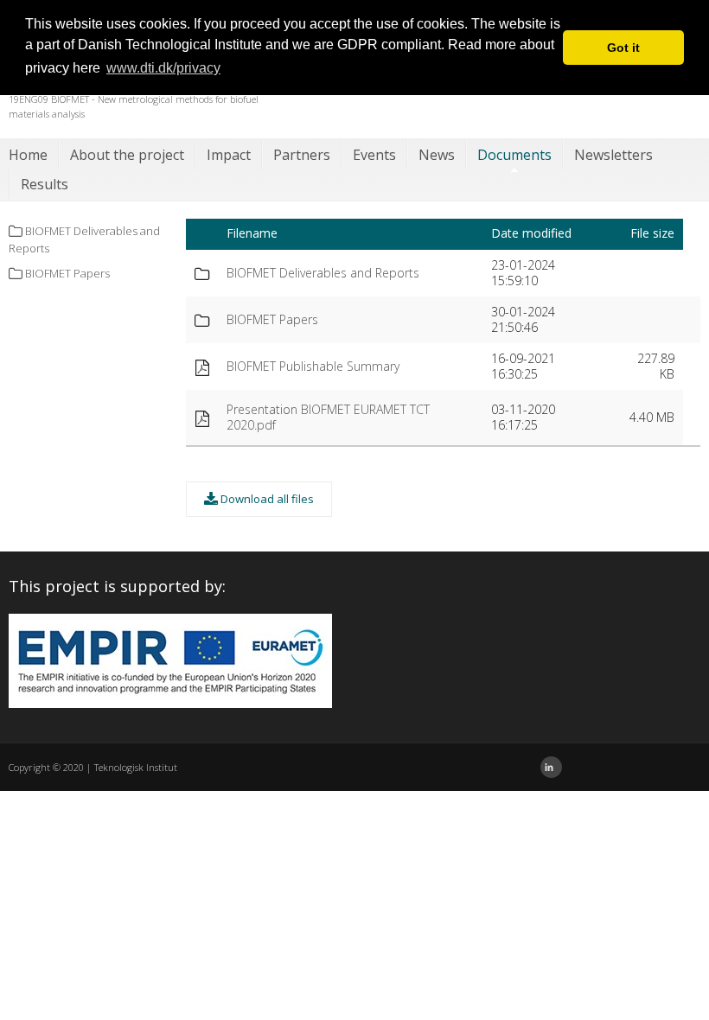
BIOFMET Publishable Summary (313, 366)
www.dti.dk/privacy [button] (163, 68)
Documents (514, 154)
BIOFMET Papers (272, 319)
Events (374, 154)
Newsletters (613, 154)
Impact (229, 154)
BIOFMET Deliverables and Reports (323, 273)
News (436, 154)
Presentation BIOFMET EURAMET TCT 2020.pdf (328, 417)
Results (44, 184)
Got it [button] (623, 47)
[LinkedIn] (551, 767)
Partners (301, 154)
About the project (127, 154)
